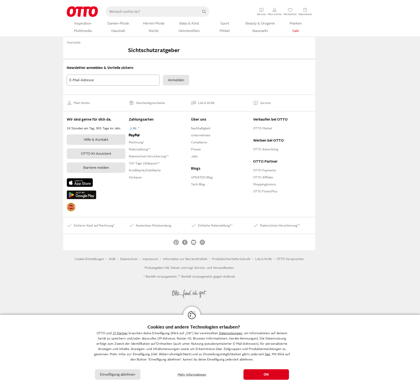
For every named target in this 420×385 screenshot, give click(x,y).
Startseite (73, 42)
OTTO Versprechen (290, 259)
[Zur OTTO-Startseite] (82, 11)
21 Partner (120, 333)
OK (266, 374)
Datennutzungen (230, 333)
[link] (71, 207)
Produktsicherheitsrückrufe (231, 259)
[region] (210, 350)
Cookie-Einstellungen (89, 259)
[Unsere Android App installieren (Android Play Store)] (81, 194)
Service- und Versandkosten (214, 267)
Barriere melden (96, 168)
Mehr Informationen (192, 374)
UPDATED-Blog (202, 177)
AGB (112, 259)
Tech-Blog (198, 184)
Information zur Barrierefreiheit (185, 259)
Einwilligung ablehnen (117, 374)
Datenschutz (129, 259)
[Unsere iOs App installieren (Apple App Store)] (80, 182)
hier (267, 354)
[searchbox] (152, 11)
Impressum (150, 259)
